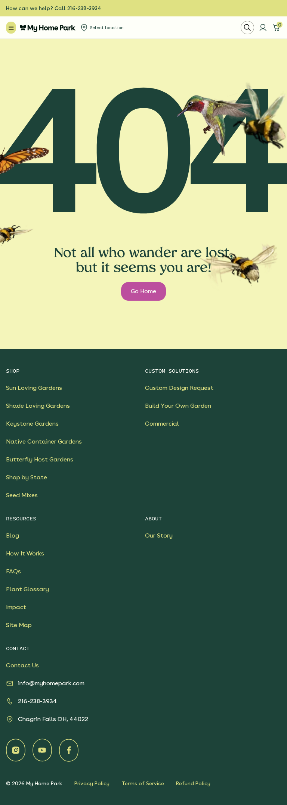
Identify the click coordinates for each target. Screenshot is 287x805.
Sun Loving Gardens (34, 387)
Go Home (143, 291)
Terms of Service (142, 783)
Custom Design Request (179, 387)
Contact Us (22, 665)
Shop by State (26, 477)
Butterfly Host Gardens (39, 459)
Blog (12, 535)
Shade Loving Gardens (38, 405)
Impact (16, 607)
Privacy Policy (91, 783)
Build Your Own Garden (178, 405)
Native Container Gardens (44, 441)
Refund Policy (193, 783)
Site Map (19, 625)
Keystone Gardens (32, 423)
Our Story (159, 535)
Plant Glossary (27, 589)
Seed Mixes (22, 495)
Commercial (162, 423)
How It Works (25, 553)
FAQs (13, 571)
